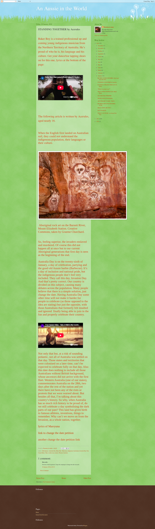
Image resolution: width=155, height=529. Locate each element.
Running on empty (109, 27)
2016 (98, 121)
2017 (98, 119)
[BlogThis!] (63, 448)
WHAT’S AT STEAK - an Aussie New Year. (107, 113)
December (100, 45)
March (100, 70)
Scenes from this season (42, 515)
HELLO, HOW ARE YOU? (104, 108)
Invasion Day (82, 451)
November (101, 48)
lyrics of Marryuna (49, 426)
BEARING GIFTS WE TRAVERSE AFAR (106, 104)
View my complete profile (101, 35)
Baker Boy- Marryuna (61, 451)
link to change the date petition (56, 433)
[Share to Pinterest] (68, 448)
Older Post (87, 478)
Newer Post (40, 478)
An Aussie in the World (61, 8)
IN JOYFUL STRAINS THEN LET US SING (107, 85)
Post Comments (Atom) (49, 482)
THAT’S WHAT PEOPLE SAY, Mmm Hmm (107, 92)
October (100, 51)
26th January (45, 451)
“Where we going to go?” (104, 89)
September (101, 54)
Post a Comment (44, 470)
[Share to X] (65, 448)
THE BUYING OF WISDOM (105, 98)
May (99, 65)
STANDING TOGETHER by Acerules (107, 82)
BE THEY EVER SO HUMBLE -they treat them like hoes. (108, 78)
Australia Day (52, 451)
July (99, 59)
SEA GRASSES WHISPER (104, 96)
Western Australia (63, 453)
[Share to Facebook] (67, 448)
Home (64, 478)
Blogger (85, 525)
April (99, 67)
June (99, 62)
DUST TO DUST (102, 110)
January (100, 76)
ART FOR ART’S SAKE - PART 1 (106, 101)
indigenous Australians (73, 451)
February (100, 73)
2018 (98, 43)
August (100, 56)
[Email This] (61, 448)
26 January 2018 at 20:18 (48, 467)
